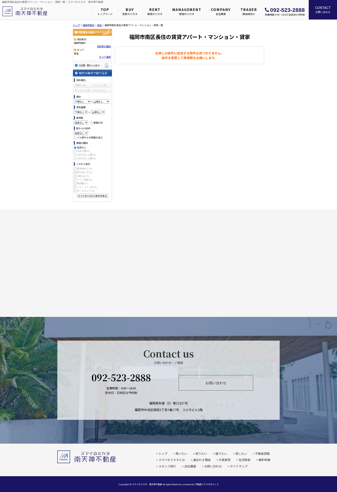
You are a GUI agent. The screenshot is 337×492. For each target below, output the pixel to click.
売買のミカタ (129, 11)
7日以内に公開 (86, 158)
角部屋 (82, 183)
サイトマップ (238, 466)
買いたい (181, 453)
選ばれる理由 (202, 460)
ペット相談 (84, 179)
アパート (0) (100, 85)
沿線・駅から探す (92, 65)
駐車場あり (84, 168)
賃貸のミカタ (154, 11)
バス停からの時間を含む (90, 137)
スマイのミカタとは (172, 460)
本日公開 (83, 150)
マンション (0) (82, 90)
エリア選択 (105, 57)
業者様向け (248, 11)
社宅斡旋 (244, 460)
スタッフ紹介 (167, 466)
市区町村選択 (104, 46)
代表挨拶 (225, 460)
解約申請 (264, 460)
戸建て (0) (80, 85)
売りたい (201, 453)
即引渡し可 (84, 172)
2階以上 (83, 175)
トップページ (105, 11)
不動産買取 (262, 453)
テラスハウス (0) (99, 91)
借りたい (221, 453)
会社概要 (221, 11)
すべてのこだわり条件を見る (92, 196)
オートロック (85, 190)
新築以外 (98, 122)
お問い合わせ (323, 9)
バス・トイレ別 (87, 187)
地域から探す (92, 32)
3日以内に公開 (86, 154)
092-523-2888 (287, 10)
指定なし (81, 147)
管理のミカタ (186, 11)
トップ (163, 453)
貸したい (241, 453)
